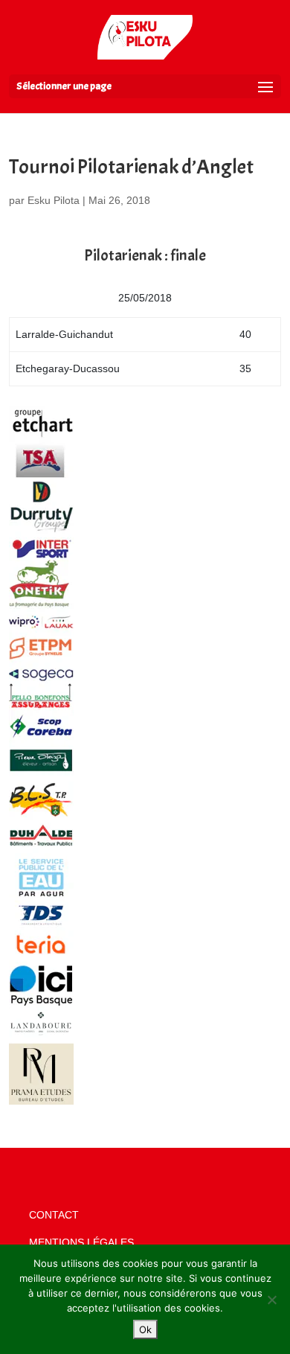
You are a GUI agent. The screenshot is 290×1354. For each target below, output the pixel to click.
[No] (271, 1299)
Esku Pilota (54, 200)
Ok (145, 1329)
